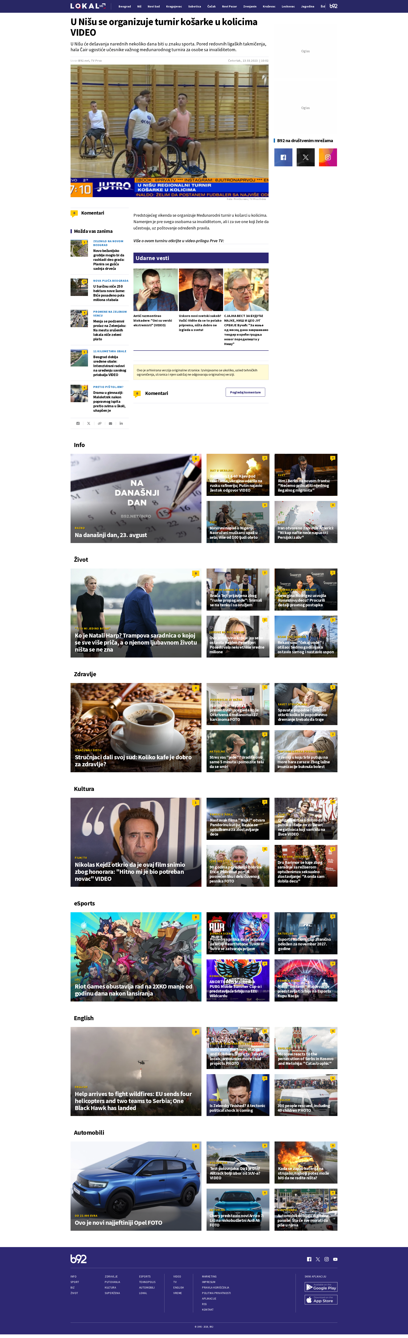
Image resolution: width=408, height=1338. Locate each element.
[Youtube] (335, 1259)
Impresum (208, 1282)
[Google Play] (321, 1287)
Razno (80, 528)
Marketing (209, 1276)
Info (73, 1276)
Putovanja (112, 1282)
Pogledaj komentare (245, 392)
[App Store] (321, 1300)
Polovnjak (219, 1163)
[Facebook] (283, 157)
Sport (75, 1282)
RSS (204, 1304)
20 (333, 801)
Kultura (110, 1287)
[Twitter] (306, 157)
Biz (73, 1287)
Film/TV (81, 858)
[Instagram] (328, 157)
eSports (145, 1276)
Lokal (143, 1293)
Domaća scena (221, 933)
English (81, 1087)
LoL (77, 979)
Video (177, 1276)
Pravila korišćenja (215, 1287)
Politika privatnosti (216, 1293)
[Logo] (88, 6)
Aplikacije (209, 1298)
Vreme (177, 1293)
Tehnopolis (147, 1282)
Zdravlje (111, 1276)
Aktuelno (217, 751)
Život (74, 1293)
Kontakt (208, 1309)
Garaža (284, 1163)
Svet (281, 475)
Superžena (112, 1293)
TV (175, 1282)
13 (84, 281)
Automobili (147, 1287)
